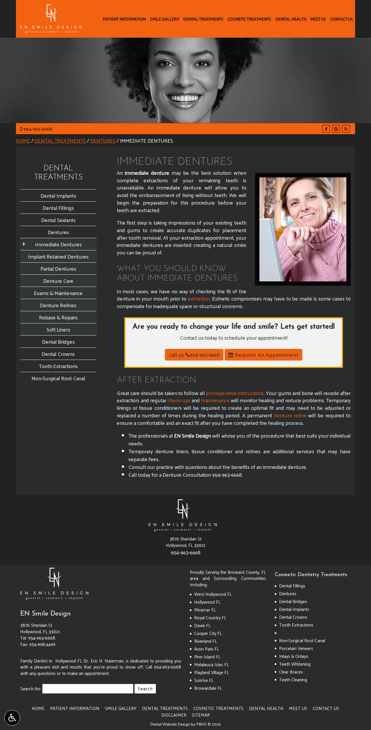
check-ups (179, 400)
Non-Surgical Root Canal (58, 378)
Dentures (103, 140)
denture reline (290, 415)
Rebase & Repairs (58, 317)
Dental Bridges (58, 341)
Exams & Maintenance (58, 293)
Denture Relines (58, 305)
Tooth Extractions (58, 366)
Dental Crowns (58, 353)
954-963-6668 (37, 129)
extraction (199, 298)
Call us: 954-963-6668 (194, 354)
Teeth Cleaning (293, 680)
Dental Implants (58, 195)
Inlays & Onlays (293, 656)
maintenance (215, 400)
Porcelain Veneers (296, 648)
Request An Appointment (266, 354)
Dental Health (290, 19)
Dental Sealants (58, 220)
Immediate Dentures (58, 244)
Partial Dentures (58, 268)
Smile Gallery (164, 19)
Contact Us (341, 19)
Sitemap (201, 715)
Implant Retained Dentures (58, 256)
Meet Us (318, 19)
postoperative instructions (235, 393)
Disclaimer (173, 715)
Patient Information (124, 19)
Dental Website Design (170, 724)
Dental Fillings (58, 207)
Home (23, 140)
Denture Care (58, 280)
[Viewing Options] (12, 718)
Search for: (30, 688)
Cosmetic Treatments (249, 19)
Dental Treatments (203, 19)
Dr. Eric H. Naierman (103, 661)
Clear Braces (291, 672)
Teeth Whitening (294, 664)
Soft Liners (58, 329)
